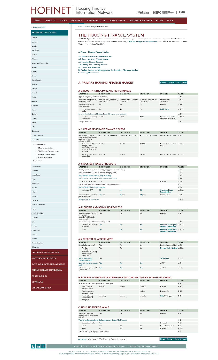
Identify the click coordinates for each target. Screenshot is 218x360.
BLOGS (159, 20)
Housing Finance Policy (46, 154)
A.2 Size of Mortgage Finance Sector (93, 59)
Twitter (33, 346)
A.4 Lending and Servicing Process (92, 65)
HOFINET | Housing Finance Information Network (72, 10)
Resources (38, 161)
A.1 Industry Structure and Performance (95, 56)
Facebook (43, 346)
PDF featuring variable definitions (143, 41)
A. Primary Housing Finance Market (93, 52)
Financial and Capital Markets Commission (168, 225)
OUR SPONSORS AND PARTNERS (112, 346)
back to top (82, 339)
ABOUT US (50, 20)
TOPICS (63, 20)
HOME (37, 20)
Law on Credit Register (168, 248)
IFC (163, 12)
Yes (100, 225)
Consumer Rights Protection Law (166, 191)
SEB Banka (164, 258)
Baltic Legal (164, 109)
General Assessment (45, 158)
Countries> (87, 27)
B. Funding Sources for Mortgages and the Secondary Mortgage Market (108, 70)
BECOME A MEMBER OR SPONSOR (144, 346)
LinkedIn (38, 346)
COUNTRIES (76, 20)
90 (100, 190)
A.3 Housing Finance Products (90, 62)
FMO (183, 12)
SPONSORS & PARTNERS (140, 20)
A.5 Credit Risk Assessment (89, 67)
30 (100, 195)
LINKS (170, 20)
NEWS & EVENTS (117, 20)
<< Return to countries (38, 27)
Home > (80, 27)
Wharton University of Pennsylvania (143, 12)
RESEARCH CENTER (96, 20)
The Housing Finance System (48, 151)
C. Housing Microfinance (88, 73)
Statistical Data (40, 145)
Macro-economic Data (45, 148)
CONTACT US (89, 346)
